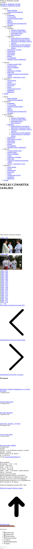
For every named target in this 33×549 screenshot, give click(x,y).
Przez (7, 305)
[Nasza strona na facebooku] (1, 460)
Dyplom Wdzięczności (6, 402)
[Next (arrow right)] (2, 548)
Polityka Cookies (18, 488)
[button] (7, 526)
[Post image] (5, 387)
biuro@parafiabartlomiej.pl (12, 457)
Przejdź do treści (5, 524)
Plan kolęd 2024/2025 (6, 412)
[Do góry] (16, 522)
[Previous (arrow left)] (0, 548)
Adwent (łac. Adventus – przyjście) (10, 423)
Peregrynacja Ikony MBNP (8, 445)
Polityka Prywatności (6, 488)
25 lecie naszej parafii (6, 434)
